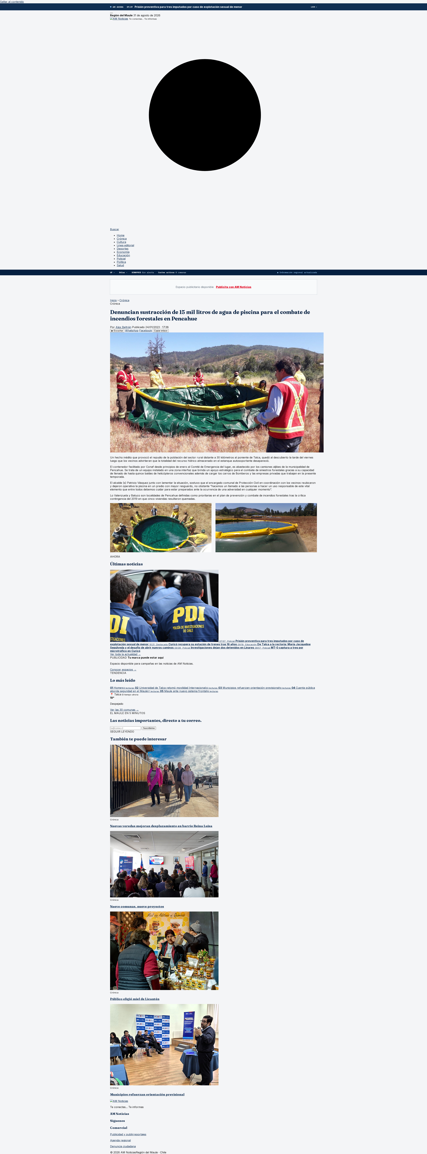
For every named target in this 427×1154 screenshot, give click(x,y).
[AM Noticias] (119, 18)
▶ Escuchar (117, 330)
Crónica (122, 238)
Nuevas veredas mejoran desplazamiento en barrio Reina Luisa (161, 826)
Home (120, 235)
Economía (123, 252)
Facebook (145, 330)
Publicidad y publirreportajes (128, 1134)
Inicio (113, 300)
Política (121, 262)
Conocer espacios (123, 669)
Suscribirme (149, 728)
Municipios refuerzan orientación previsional (147, 1094)
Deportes (122, 248)
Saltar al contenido (12, 1)
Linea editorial (125, 245)
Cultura (121, 242)
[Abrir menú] (111, 12)
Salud (120, 265)
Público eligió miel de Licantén (134, 999)
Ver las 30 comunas (124, 709)
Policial (121, 258)
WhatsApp (131, 330)
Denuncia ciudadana (123, 1146)
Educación (123, 255)
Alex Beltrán (123, 327)
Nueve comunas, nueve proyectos (137, 906)
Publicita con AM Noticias (233, 287)
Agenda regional (120, 1140)
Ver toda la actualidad (125, 654)
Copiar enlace (160, 330)
